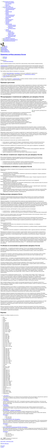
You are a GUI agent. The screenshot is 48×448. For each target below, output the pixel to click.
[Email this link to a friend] (5, 58)
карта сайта (2, 441)
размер (4, 76)
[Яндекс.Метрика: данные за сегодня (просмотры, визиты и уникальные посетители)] (4, 443)
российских (17, 73)
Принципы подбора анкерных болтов (13, 54)
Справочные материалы (8, 61)
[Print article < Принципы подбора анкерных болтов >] (5, 57)
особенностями (16, 78)
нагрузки (8, 75)
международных (10, 73)
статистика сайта (9, 441)
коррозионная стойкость (30, 74)
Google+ (2, 446)
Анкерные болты (4, 65)
